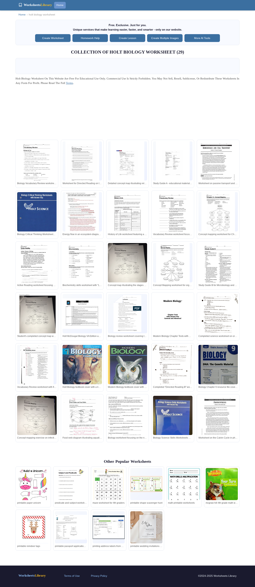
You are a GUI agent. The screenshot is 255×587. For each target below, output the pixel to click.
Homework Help (90, 38)
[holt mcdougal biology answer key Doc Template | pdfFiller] (218, 268)
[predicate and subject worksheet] (71, 489)
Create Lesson (127, 38)
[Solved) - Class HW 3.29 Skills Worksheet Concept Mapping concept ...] (37, 317)
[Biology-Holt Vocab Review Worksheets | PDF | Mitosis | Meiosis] (37, 167)
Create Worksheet (53, 38)
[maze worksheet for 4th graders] (109, 490)
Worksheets (32, 575)
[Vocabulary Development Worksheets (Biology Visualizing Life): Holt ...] (82, 371)
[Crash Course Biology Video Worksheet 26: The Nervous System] (127, 421)
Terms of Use (72, 575)
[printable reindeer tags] (33, 527)
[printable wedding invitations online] (146, 527)
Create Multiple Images (165, 38)
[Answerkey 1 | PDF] (82, 422)
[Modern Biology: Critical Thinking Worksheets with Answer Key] (37, 218)
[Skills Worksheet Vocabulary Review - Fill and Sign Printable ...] (172, 217)
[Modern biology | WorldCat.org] (127, 370)
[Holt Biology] (82, 313)
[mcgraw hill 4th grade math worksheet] (222, 490)
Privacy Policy (99, 575)
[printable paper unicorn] (33, 489)
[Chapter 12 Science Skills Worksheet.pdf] (127, 217)
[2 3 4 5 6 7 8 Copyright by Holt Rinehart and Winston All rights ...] (173, 265)
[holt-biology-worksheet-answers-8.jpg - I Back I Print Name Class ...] (127, 163)
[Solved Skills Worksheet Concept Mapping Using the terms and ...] (37, 422)
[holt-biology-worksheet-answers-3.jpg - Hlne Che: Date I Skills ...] (82, 163)
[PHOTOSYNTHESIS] (218, 422)
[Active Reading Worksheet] (218, 167)
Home (59, 5)
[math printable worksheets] (184, 490)
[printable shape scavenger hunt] (146, 484)
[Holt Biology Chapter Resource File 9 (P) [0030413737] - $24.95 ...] (218, 371)
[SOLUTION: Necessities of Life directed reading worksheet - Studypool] (218, 320)
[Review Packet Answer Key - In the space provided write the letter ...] (37, 367)
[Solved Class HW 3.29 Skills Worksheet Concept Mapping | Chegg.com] (127, 269)
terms (69, 83)
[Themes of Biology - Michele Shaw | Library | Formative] (37, 268)
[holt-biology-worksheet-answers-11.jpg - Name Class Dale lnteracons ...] (173, 163)
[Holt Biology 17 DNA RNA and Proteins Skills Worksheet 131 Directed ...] (218, 214)
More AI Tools (202, 38)
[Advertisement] (127, 113)
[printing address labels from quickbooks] (109, 527)
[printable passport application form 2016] (71, 527)
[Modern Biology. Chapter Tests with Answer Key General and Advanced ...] (172, 320)
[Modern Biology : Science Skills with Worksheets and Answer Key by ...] (172, 422)
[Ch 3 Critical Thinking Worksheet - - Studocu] (82, 268)
